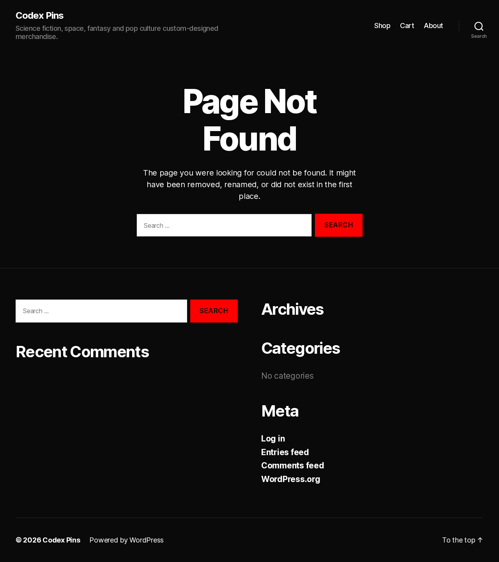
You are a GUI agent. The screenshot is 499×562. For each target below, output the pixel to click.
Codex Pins (40, 15)
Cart (407, 25)
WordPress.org (290, 479)
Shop (382, 25)
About (433, 25)
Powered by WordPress (126, 540)
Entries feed (285, 452)
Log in (273, 438)
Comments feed (292, 465)
